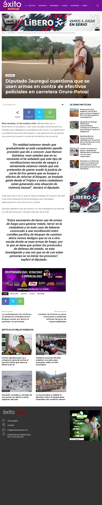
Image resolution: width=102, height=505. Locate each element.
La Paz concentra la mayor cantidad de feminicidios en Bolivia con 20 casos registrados (89, 152)
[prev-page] (71, 174)
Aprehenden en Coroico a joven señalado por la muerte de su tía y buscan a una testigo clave (90, 140)
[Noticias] (12, 5)
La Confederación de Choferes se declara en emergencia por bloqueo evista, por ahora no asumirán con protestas (16, 318)
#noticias (14, 294)
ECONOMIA (5, 354)
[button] (97, 5)
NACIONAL (12, 33)
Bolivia (24, 294)
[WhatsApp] (20, 301)
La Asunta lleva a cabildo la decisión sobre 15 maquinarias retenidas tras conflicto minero (50, 397)
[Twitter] (13, 301)
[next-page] (75, 174)
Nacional (41, 294)
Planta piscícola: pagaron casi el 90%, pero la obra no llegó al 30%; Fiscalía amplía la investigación (90, 113)
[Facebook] (5, 301)
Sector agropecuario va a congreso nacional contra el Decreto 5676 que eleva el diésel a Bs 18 (15, 361)
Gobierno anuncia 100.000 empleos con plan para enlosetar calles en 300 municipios (48, 361)
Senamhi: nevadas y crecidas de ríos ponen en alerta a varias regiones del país (17, 397)
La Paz (32, 294)
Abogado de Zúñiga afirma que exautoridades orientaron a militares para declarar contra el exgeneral (90, 127)
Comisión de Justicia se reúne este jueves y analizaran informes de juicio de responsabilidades (52, 318)
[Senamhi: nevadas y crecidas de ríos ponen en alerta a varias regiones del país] (17, 381)
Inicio (3, 33)
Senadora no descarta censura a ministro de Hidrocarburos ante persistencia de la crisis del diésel (90, 165)
